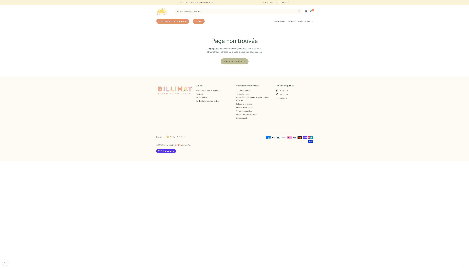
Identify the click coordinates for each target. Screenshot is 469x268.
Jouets (199, 86)
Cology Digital (187, 145)
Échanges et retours (244, 104)
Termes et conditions (244, 111)
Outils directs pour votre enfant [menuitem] (172, 21)
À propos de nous (243, 90)
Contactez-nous (242, 94)
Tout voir (199, 94)
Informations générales (247, 86)
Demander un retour (244, 107)
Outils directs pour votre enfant (208, 90)
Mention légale (242, 118)
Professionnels (278, 21)
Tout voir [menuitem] (199, 21)
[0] (311, 11)
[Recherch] (299, 11)
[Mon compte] (306, 11)
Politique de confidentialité (246, 114)
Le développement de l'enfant (300, 21)
